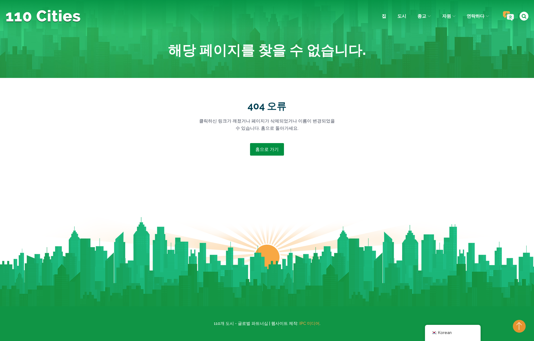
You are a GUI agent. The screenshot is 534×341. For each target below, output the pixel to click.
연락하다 (475, 16)
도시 (401, 16)
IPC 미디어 (309, 323)
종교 (421, 16)
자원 (446, 16)
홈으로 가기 (267, 149)
